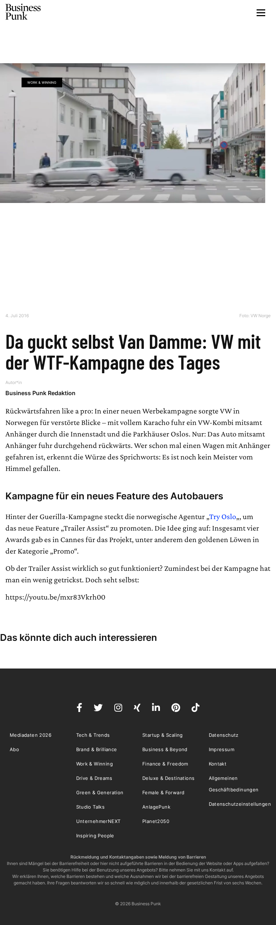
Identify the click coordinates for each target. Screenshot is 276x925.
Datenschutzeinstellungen (240, 804)
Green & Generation (100, 792)
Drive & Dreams (94, 778)
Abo (14, 749)
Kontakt (218, 764)
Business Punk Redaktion (40, 393)
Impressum (222, 749)
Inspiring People (95, 835)
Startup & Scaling (162, 735)
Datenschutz (224, 735)
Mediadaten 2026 (30, 735)
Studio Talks (90, 807)
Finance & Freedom (165, 764)
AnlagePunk (156, 807)
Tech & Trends (93, 735)
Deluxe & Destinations (168, 778)
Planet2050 (155, 821)
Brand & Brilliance (96, 749)
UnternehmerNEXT (98, 821)
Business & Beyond (165, 749)
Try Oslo (222, 516)
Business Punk (23, 12)
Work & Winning (41, 82)
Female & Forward (163, 792)
